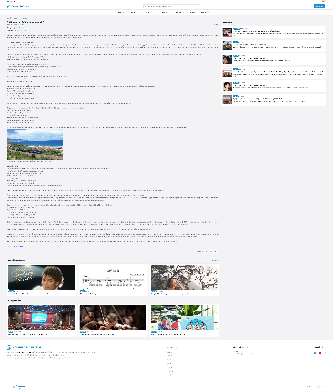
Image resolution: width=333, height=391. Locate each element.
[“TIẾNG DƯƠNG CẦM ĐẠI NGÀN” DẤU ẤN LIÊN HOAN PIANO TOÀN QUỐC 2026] (227, 32)
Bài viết (163, 12)
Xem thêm (215, 260)
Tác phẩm (16, 18)
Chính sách (309, 387)
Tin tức (147, 12)
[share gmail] (210, 251)
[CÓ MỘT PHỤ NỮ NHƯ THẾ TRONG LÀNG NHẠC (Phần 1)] (227, 86)
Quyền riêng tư (321, 387)
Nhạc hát (24, 18)
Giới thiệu (133, 12)
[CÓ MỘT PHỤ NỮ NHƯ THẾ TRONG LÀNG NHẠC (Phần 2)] (227, 59)
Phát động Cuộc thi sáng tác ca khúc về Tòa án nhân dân (27, 334)
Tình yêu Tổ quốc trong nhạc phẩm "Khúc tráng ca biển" (170, 294)
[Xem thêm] (215, 251)
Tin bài (168, 363)
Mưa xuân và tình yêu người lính (90, 294)
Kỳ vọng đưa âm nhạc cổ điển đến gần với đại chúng (97, 334)
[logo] (18, 6)
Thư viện (193, 12)
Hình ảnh (204, 12)
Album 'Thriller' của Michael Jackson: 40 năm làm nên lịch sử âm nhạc (32, 294)
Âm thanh (179, 12)
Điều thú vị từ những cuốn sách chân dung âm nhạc (168, 334)
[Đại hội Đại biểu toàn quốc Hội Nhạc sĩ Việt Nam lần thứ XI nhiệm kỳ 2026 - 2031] (227, 99)
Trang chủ (120, 12)
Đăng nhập (319, 6)
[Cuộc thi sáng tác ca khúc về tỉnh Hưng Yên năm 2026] (227, 45)
